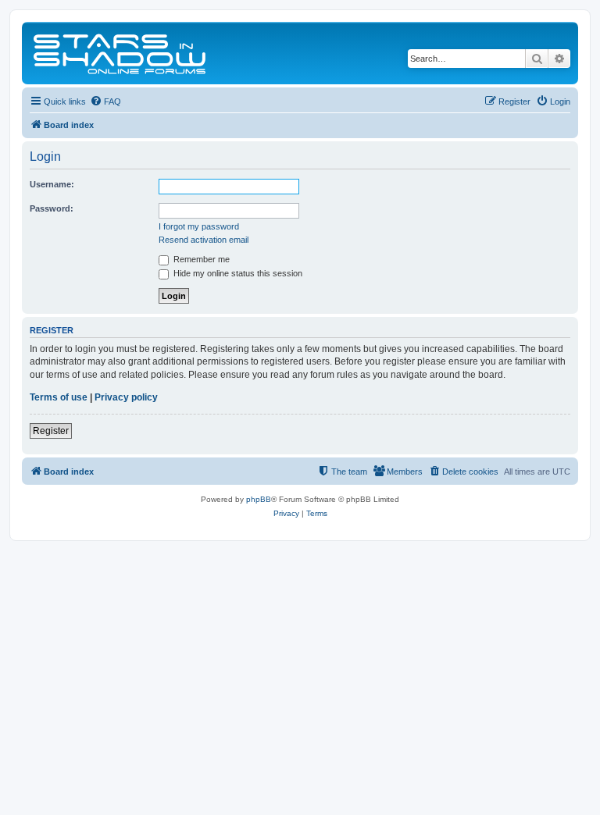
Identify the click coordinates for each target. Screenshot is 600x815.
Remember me (200, 259)
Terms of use (59, 397)
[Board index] (121, 53)
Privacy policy (126, 397)
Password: (51, 208)
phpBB (258, 499)
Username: (52, 184)
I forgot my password (199, 226)
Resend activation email (203, 239)
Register (51, 430)
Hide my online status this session (236, 273)
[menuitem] (105, 101)
